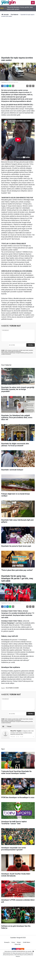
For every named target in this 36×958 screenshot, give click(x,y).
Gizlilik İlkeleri (26, 942)
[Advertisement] (18, 38)
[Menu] (32, 2)
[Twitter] (5, 86)
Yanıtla (13, 736)
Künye (13, 942)
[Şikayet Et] (33, 737)
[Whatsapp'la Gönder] (10, 86)
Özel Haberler (14, 14)
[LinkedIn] (7, 86)
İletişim (19, 942)
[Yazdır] (13, 86)
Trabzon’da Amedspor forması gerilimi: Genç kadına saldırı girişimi (20, 8)
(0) (22, 736)
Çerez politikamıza (28, 954)
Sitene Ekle (18, 944)
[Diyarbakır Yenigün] (8, 2)
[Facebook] (2, 86)
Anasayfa (6, 14)
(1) (18, 736)
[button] (27, 86)
